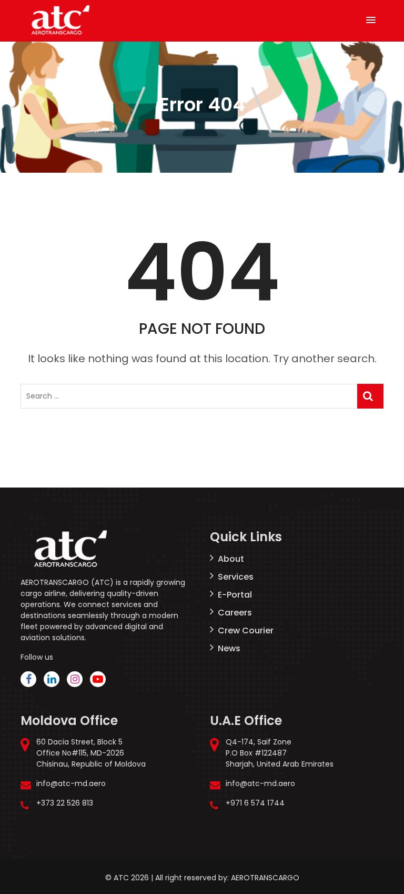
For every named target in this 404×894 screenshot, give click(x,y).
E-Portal (235, 595)
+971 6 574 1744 (255, 803)
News (229, 648)
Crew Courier (246, 630)
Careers (235, 613)
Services (236, 577)
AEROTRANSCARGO (265, 877)
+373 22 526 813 (64, 803)
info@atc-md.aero (71, 783)
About (231, 559)
